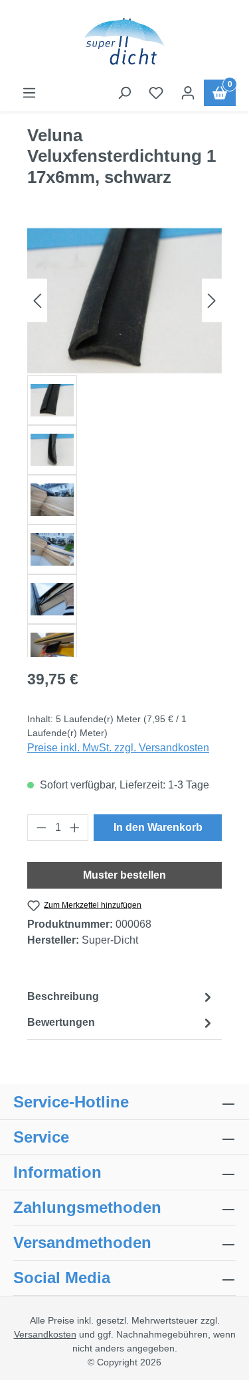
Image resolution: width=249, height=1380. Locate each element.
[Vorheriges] (37, 300)
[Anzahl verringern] (41, 827)
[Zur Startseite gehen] (124, 42)
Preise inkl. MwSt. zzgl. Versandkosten (118, 747)
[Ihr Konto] (188, 93)
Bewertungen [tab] (61, 1022)
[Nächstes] (212, 300)
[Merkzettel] (156, 93)
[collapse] (228, 1208)
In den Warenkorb (158, 827)
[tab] (121, 997)
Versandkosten (45, 1334)
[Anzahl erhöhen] (75, 827)
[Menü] (29, 93)
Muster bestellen (124, 875)
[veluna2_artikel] (124, 301)
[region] (124, 441)
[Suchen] (124, 93)
